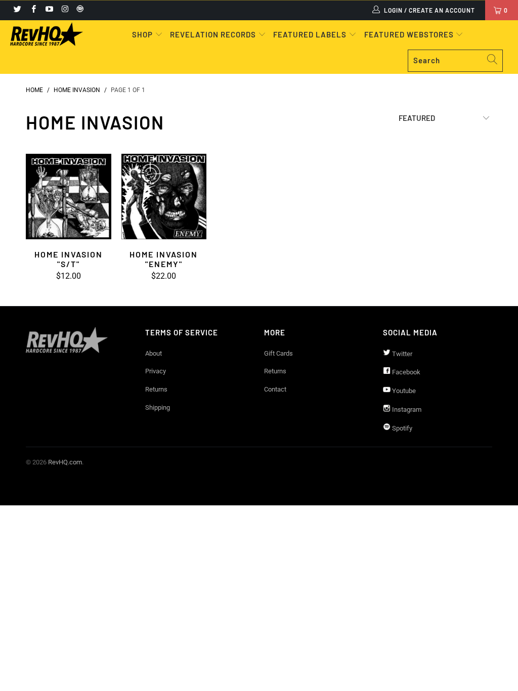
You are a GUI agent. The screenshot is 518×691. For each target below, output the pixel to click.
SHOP (143, 34)
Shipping (157, 407)
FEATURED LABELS (310, 34)
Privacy (155, 371)
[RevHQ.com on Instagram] (64, 10)
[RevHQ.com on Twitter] (17, 10)
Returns (156, 389)
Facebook (405, 372)
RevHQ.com (65, 462)
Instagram (406, 409)
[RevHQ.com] (46, 34)
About (153, 353)
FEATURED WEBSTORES (410, 34)
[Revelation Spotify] (78, 10)
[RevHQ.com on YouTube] (49, 10)
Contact (275, 389)
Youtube (403, 391)
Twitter (401, 354)
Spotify (401, 428)
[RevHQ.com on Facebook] (32, 10)
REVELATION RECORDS (213, 34)
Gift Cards (278, 353)
